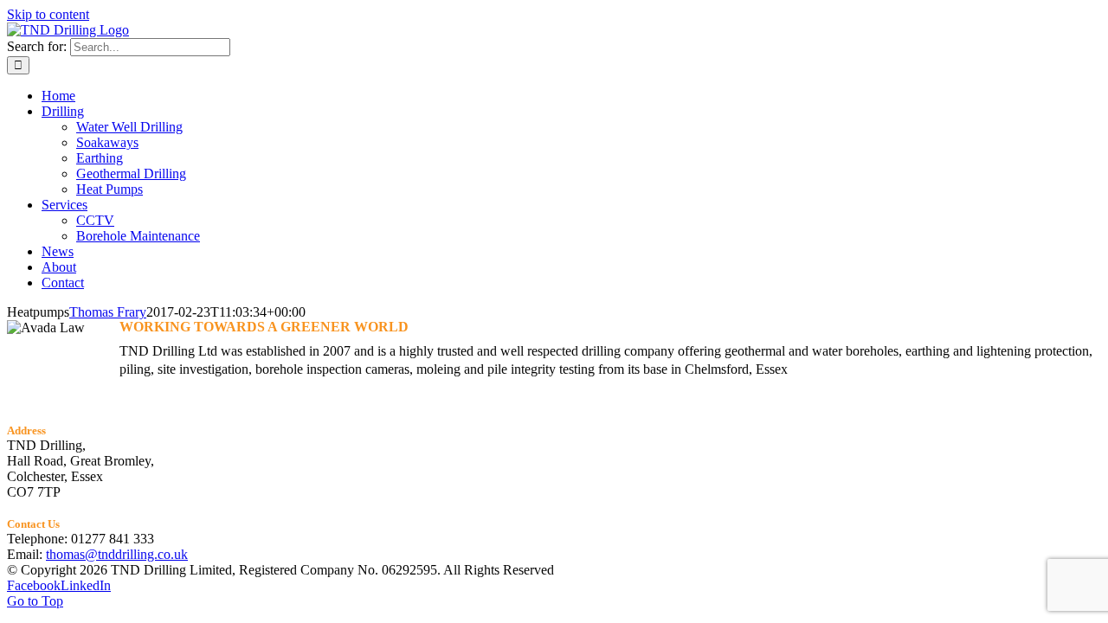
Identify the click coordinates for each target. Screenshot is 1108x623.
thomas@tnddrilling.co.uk (117, 554)
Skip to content (48, 14)
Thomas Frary (107, 312)
